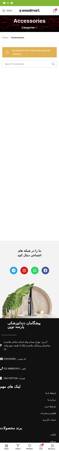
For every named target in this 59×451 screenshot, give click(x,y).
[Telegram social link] (12, 3)
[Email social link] (4, 3)
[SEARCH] (53, 63)
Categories (28, 27)
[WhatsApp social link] (8, 3)
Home (5, 37)
